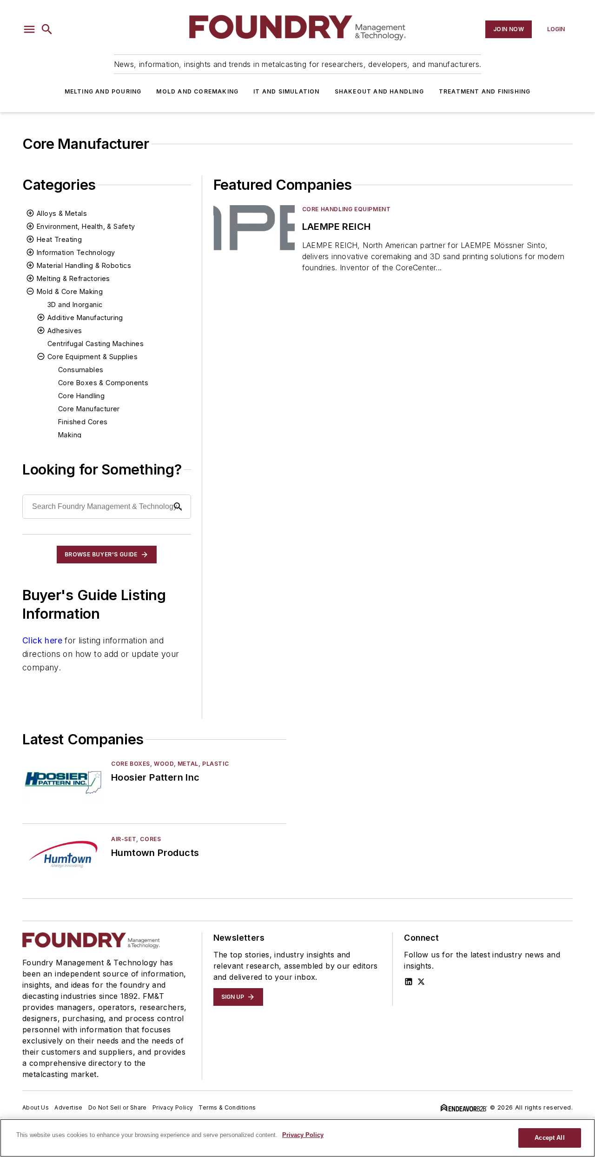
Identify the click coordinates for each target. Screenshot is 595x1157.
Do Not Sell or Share (117, 1107)
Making (69, 435)
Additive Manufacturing (85, 317)
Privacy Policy (172, 1107)
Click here (42, 640)
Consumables (80, 370)
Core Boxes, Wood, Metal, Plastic (170, 763)
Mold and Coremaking (197, 91)
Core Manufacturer (89, 409)
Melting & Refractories (73, 278)
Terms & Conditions (227, 1107)
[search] (47, 29)
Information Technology (76, 252)
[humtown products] (63, 857)
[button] (29, 29)
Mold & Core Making (70, 291)
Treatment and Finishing (485, 91)
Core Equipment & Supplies (92, 357)
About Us (35, 1107)
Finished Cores (83, 422)
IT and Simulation (286, 91)
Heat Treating (59, 239)
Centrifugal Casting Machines (95, 344)
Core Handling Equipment (346, 209)
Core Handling (81, 396)
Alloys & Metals (62, 213)
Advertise (68, 1107)
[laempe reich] (254, 227)
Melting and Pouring (103, 91)
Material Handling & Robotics (84, 265)
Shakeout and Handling (379, 91)
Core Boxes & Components (103, 383)
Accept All (549, 1137)
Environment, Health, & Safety (86, 226)
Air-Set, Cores (136, 839)
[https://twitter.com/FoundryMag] (421, 981)
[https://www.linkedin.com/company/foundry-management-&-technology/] (408, 981)
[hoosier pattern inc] (63, 782)
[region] (297, 1138)
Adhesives (64, 330)
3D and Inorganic (74, 304)
